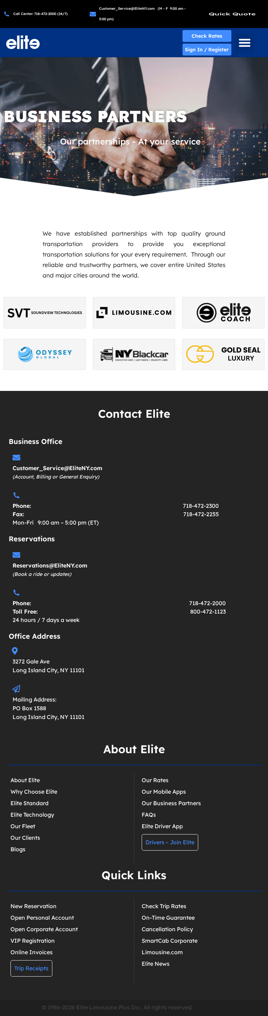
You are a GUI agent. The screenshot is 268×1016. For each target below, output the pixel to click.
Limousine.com (162, 952)
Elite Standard (29, 803)
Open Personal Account (42, 917)
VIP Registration (32, 940)
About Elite (25, 780)
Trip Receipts (31, 968)
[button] (244, 42)
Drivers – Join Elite (170, 842)
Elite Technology (32, 814)
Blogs (17, 849)
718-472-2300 (201, 505)
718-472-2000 (207, 603)
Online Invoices (31, 952)
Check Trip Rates (164, 906)
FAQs (149, 814)
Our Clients (25, 837)
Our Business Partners (171, 803)
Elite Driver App (162, 826)
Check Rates (207, 36)
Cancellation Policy (167, 929)
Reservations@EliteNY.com (50, 565)
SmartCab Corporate (170, 940)
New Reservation (33, 906)
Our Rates (155, 780)
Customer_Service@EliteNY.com (57, 468)
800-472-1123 (208, 611)
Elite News (156, 963)
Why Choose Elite (33, 791)
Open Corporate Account (44, 929)
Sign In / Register (207, 49)
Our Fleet (22, 826)
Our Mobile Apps (164, 791)
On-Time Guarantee (168, 917)
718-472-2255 (201, 514)
